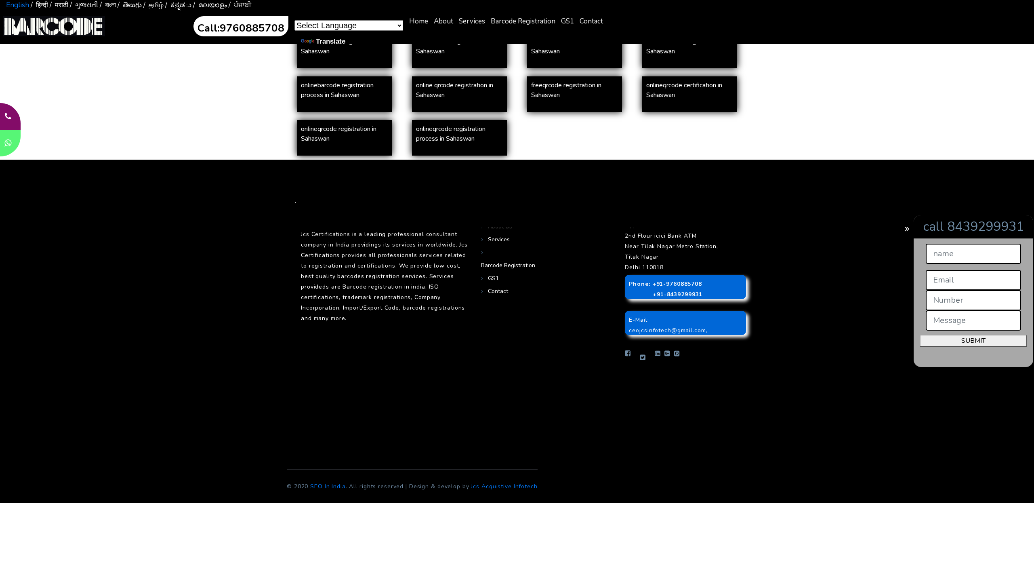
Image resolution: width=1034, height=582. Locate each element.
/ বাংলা (108, 5)
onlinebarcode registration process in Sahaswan (337, 90)
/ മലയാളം (210, 5)
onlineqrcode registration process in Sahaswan (450, 133)
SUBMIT (973, 340)
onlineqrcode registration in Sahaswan (338, 133)
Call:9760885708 (241, 28)
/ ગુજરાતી (84, 5)
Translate (330, 41)
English (17, 5)
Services (472, 21)
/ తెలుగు (130, 5)
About (443, 21)
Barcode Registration (523, 21)
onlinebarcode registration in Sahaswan (685, 46)
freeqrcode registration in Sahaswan (566, 90)
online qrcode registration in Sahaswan (454, 90)
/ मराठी (59, 5)
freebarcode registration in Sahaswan (453, 46)
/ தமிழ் (153, 5)
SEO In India (328, 486)
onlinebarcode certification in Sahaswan (570, 46)
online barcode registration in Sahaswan (341, 46)
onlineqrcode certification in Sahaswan (684, 90)
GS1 (567, 21)
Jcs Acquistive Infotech (504, 486)
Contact (591, 21)
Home (418, 21)
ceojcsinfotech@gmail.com (667, 330)
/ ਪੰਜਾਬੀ (240, 5)
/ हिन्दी (39, 5)
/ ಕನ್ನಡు (178, 5)
